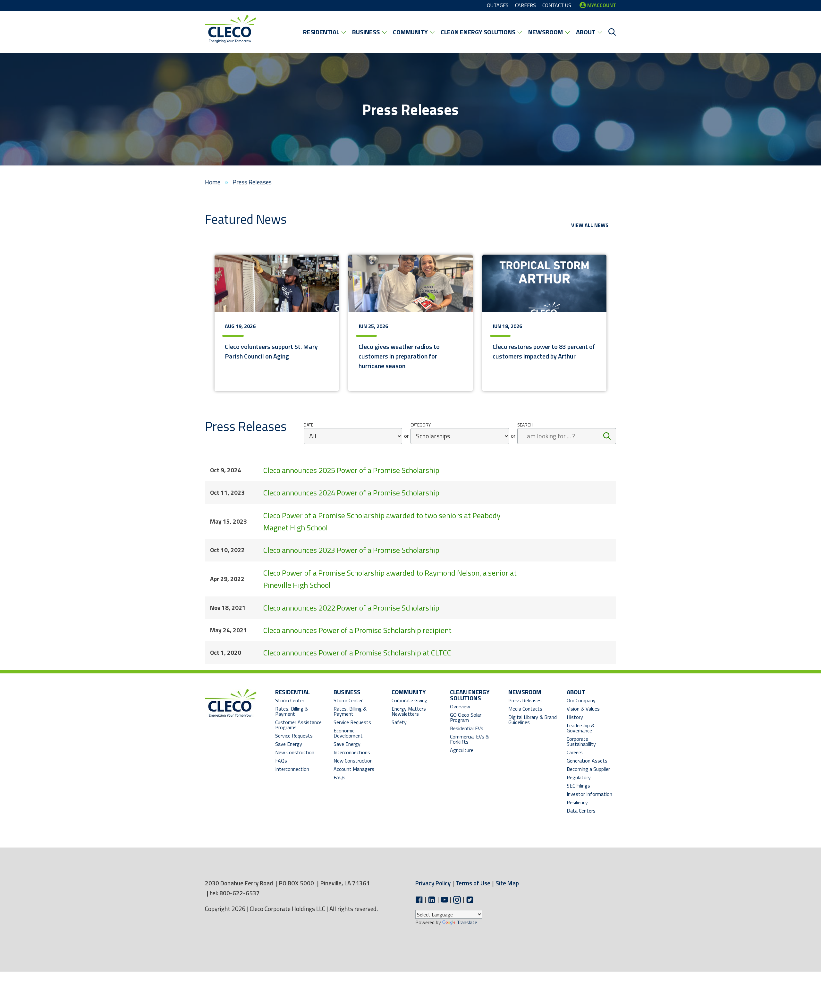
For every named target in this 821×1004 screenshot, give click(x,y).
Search (525, 425)
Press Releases (525, 700)
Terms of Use (472, 883)
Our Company (581, 700)
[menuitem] (324, 32)
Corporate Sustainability (581, 741)
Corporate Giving (409, 700)
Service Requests (294, 735)
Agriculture (461, 750)
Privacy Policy (433, 883)
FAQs (281, 760)
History (575, 717)
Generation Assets (587, 760)
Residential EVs (466, 728)
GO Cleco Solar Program (465, 717)
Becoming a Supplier (588, 769)
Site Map (507, 883)
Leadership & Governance (581, 728)
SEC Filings (578, 785)
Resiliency (577, 802)
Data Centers (581, 810)
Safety (399, 722)
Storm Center (289, 700)
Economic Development (355, 733)
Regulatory (579, 777)
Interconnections (352, 752)
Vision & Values (583, 708)
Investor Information (589, 794)
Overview (460, 706)
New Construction (294, 752)
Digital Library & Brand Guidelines (532, 719)
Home (213, 182)
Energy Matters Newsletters (409, 711)
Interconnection (292, 769)
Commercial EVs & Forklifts (469, 739)
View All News (589, 225)
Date (308, 425)
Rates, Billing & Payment (291, 711)
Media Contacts (525, 708)
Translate (467, 922)
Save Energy (288, 744)
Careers (575, 752)
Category (420, 425)
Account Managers (354, 769)
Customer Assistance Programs (298, 725)
